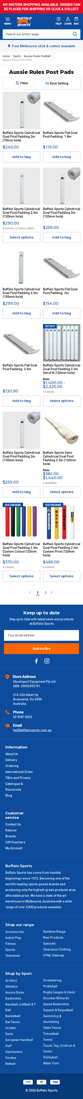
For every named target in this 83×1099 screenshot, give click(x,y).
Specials (49, 943)
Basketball (12, 1016)
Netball (10, 1063)
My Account (13, 848)
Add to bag (21, 157)
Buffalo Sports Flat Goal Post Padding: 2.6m (20, 367)
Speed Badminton (56, 1004)
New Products (53, 937)
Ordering (12, 766)
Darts (9, 1034)
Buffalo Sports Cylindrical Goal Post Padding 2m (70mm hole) (21, 136)
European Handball (19, 1040)
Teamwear (12, 955)
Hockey (10, 1058)
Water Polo (51, 1063)
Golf (8, 1046)
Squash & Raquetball (58, 1010)
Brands (10, 836)
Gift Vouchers (15, 842)
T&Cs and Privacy (18, 778)
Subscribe (41, 648)
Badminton (13, 998)
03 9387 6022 (22, 717)
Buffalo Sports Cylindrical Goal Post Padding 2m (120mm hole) (61, 212)
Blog (8, 795)
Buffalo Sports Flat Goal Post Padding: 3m (60, 291)
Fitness (10, 943)
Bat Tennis (12, 1022)
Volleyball (50, 1057)
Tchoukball (51, 1033)
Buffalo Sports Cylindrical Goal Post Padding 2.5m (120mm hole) (21, 212)
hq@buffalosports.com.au (32, 730)
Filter (24, 83)
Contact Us (13, 824)
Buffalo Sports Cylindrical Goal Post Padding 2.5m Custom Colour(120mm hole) (21, 549)
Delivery (11, 760)
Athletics (11, 986)
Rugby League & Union (59, 992)
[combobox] (41, 34)
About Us (11, 754)
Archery (11, 980)
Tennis (48, 1039)
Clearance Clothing (57, 949)
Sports (10, 949)
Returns (11, 830)
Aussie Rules (14, 992)
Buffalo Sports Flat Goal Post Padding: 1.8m (60, 134)
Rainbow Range (54, 931)
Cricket (10, 1028)
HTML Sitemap (53, 955)
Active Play (13, 938)
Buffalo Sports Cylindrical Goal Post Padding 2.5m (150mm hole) (21, 292)
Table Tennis (52, 1028)
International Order (19, 772)
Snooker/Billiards (56, 998)
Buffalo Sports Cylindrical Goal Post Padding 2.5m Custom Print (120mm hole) (61, 549)
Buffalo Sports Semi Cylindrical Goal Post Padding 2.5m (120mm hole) (59, 458)
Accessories (14, 932)
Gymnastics (14, 1052)
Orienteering (52, 980)
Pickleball (50, 986)
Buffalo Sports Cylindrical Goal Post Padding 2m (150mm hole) (21, 456)
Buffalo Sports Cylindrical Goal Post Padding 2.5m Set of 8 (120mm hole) (61, 369)
